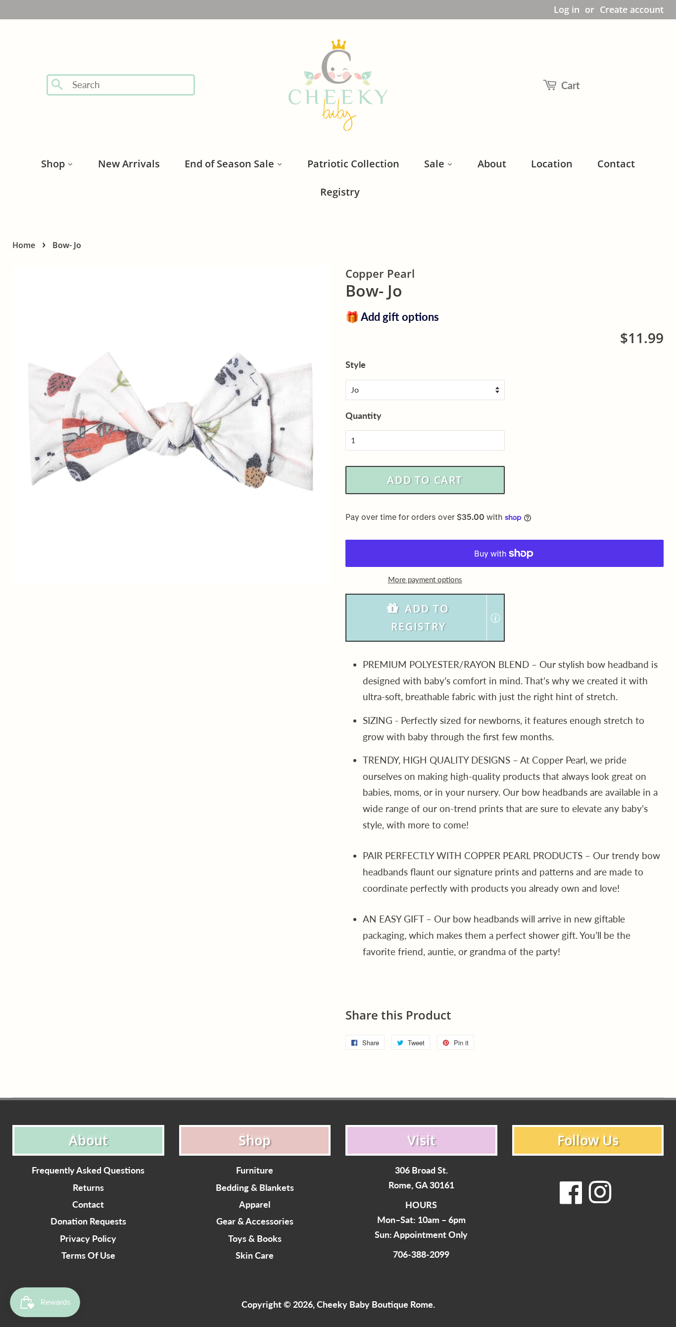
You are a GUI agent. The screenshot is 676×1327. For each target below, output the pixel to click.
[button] (425, 618)
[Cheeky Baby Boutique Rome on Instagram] (600, 1198)
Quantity (363, 415)
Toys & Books (255, 1238)
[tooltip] (495, 618)
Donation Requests (88, 1221)
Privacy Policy (88, 1238)
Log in (566, 9)
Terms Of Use (88, 1255)
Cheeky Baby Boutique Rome (375, 1304)
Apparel (254, 1204)
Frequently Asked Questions (88, 1170)
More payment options (425, 579)
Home (23, 245)
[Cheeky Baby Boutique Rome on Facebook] (571, 1198)
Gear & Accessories (254, 1221)
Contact (88, 1204)
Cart (570, 85)
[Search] (57, 85)
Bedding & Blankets (255, 1187)
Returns (88, 1187)
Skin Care (255, 1255)
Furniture (254, 1170)
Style (355, 364)
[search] (130, 85)
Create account (632, 9)
